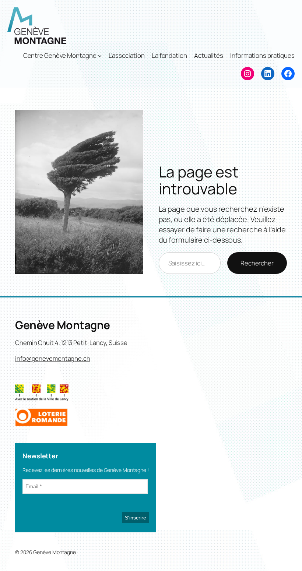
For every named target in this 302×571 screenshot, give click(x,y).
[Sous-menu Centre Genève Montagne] (100, 55)
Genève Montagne (62, 324)
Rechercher (257, 263)
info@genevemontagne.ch (52, 358)
